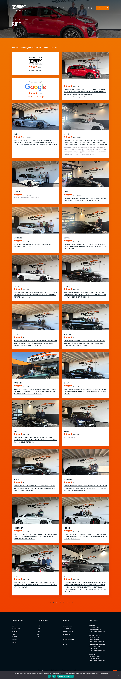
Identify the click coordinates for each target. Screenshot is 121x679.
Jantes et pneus (67, 626)
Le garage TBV (75, 8)
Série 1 (39, 631)
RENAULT (14, 642)
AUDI (13, 626)
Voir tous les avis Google (36, 97)
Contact (83, 8)
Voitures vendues (66, 670)
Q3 (38, 637)
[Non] (119, 675)
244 (68, 602)
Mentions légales (55, 670)
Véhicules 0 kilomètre (62, 8)
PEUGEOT (14, 639)
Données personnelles (43, 670)
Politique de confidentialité (65, 676)
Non (54, 676)
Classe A (39, 628)
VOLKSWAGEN (16, 628)
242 (59, 602)
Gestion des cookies (78, 670)
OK (49, 676)
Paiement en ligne (68, 631)
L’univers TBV (34, 8)
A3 (38, 634)
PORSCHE (14, 637)
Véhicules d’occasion (47, 8)
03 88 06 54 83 (103, 8)
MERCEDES (15, 631)
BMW (13, 634)
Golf (38, 626)
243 (64, 602)
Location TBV (67, 634)
